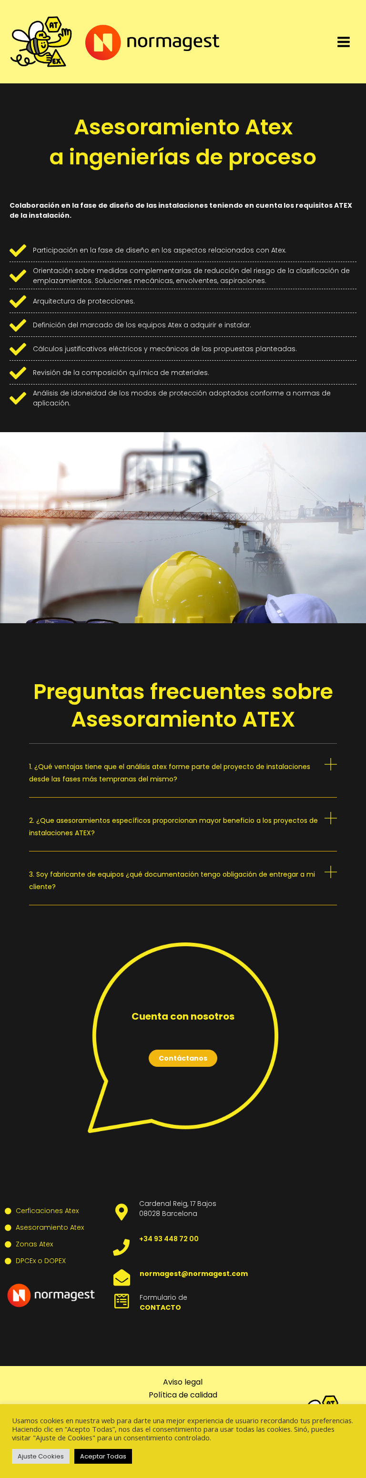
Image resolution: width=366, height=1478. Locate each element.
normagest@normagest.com (194, 1273)
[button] (182, 778)
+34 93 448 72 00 (169, 1239)
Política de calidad (183, 1394)
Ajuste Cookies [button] (41, 1456)
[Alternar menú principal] (343, 42)
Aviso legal (183, 1382)
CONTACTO (160, 1307)
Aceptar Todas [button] (103, 1456)
